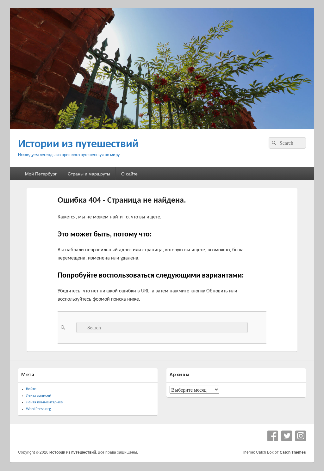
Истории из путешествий (78, 144)
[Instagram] (300, 436)
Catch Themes (293, 452)
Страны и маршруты (89, 173)
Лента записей (38, 396)
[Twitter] (286, 436)
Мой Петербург (41, 173)
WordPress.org (38, 409)
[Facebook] (272, 436)
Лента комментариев (44, 402)
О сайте (129, 173)
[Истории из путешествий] (162, 127)
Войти (31, 389)
